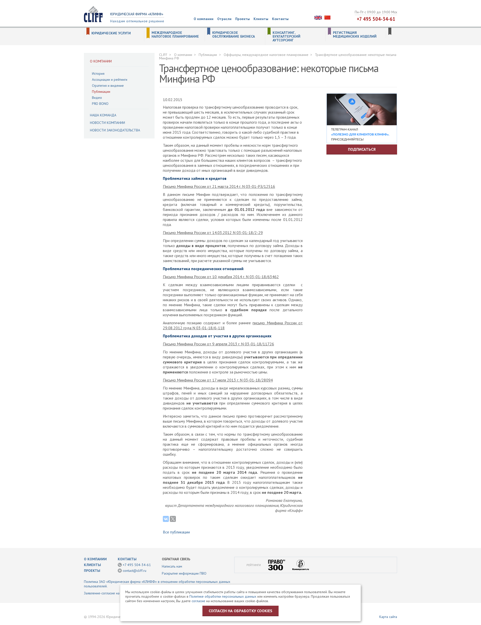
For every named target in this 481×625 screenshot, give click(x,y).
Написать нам (172, 566)
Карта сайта (388, 616)
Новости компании (107, 122)
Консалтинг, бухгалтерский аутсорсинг (286, 36)
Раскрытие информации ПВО (184, 573)
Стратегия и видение (108, 85)
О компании (203, 19)
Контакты (280, 19)
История (98, 73)
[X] (173, 519)
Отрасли (224, 19)
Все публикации (176, 531)
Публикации (101, 91)
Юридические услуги (111, 33)
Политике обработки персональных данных (222, 596)
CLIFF (163, 54)
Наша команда (103, 115)
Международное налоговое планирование (175, 34)
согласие (198, 601)
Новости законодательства (115, 130)
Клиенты (261, 19)
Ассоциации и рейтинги (109, 79)
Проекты (242, 19)
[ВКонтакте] (166, 519)
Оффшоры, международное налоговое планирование (266, 54)
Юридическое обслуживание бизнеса (233, 34)
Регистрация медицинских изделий (355, 34)
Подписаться (362, 149)
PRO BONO (100, 103)
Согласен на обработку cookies (240, 610)
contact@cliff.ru (134, 570)
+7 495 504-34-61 (376, 18)
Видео (97, 97)
